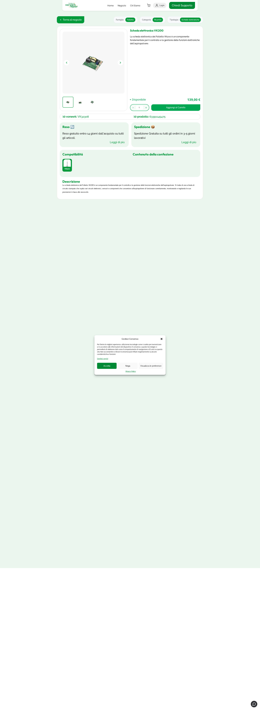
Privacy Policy (131, 371)
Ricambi (157, 20)
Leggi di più (117, 142)
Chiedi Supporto (182, 5)
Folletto (130, 20)
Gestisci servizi (102, 359)
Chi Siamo (135, 5)
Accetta (106, 366)
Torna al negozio (72, 19)
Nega (127, 366)
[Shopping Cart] (148, 5)
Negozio (122, 5)
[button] (161, 338)
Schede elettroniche (190, 20)
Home (110, 5)
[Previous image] (66, 62)
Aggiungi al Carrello (175, 107)
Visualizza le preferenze (150, 366)
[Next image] (120, 62)
